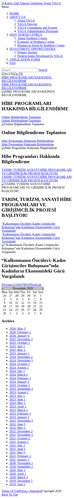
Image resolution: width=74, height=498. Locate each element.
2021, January (19, 459)
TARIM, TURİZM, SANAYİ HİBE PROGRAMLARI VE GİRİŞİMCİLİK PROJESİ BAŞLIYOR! (37, 171)
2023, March (18, 410)
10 (28, 284)
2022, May (17, 427)
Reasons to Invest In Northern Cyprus (41, 45)
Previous (7, 284)
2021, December (21, 431)
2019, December (21, 480)
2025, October (19, 342)
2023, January (19, 417)
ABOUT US (17, 17)
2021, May (17, 452)
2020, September (21, 466)
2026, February (20, 332)
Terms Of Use (10, 491)
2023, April (17, 406)
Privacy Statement (30, 491)
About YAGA (26, 20)
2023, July (17, 396)
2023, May (17, 403)
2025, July (17, 346)
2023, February (20, 413)
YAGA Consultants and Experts (37, 27)
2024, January (19, 381)
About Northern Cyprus (32, 38)
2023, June (17, 399)
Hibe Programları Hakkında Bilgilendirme (28, 141)
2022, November (21, 420)
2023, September (21, 388)
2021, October (19, 438)
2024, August (19, 367)
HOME (14, 13)
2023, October (19, 385)
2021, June (17, 449)
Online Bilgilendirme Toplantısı (21, 117)
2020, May (17, 470)
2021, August (19, 442)
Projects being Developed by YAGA (40, 56)
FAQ (12, 63)
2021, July (17, 445)
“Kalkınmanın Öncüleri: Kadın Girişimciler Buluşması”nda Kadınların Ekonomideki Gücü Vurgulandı (31, 227)
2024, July (17, 371)
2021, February (20, 456)
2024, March (18, 374)
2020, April (17, 473)
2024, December (21, 357)
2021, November (21, 434)
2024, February (20, 378)
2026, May (17, 328)
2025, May (17, 350)
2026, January (19, 335)
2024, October (19, 364)
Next (33, 284)
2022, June (17, 424)
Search (43, 70)
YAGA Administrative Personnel (37, 31)
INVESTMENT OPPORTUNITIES (32, 49)
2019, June (17, 484)
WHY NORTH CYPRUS (25, 34)
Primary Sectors (27, 52)
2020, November (21, 463)
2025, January (19, 353)
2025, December (21, 339)
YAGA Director (27, 24)
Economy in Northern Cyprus (35, 41)
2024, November (21, 360)
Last (38, 284)
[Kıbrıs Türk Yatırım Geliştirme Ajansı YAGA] (31, 3)
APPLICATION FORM (24, 59)
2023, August (19, 392)
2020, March (18, 477)
